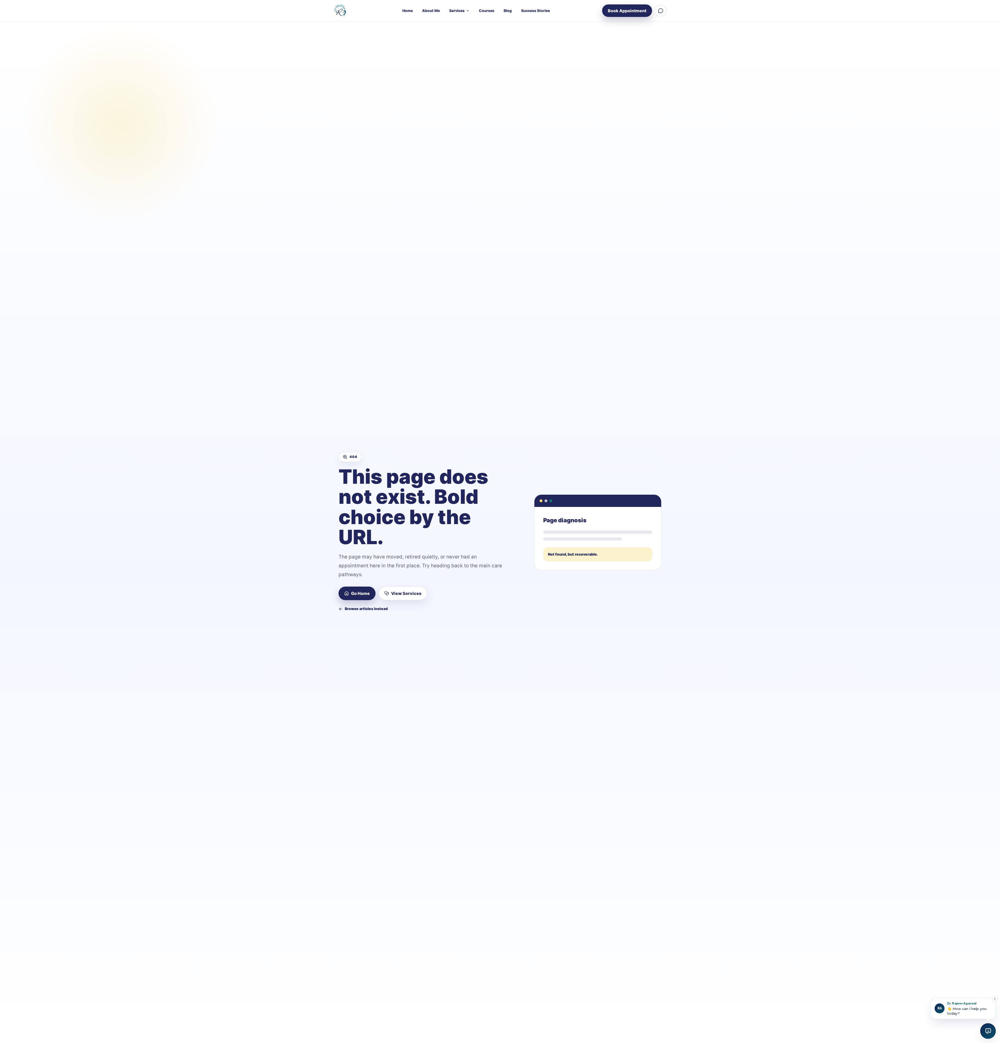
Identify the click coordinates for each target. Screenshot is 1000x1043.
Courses (486, 10)
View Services (406, 593)
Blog (508, 10)
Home (407, 10)
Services (457, 10)
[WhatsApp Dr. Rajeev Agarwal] (661, 11)
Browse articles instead (366, 608)
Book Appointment (627, 10)
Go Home (360, 593)
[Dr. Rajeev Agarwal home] (341, 11)
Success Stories (535, 10)
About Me (431, 10)
